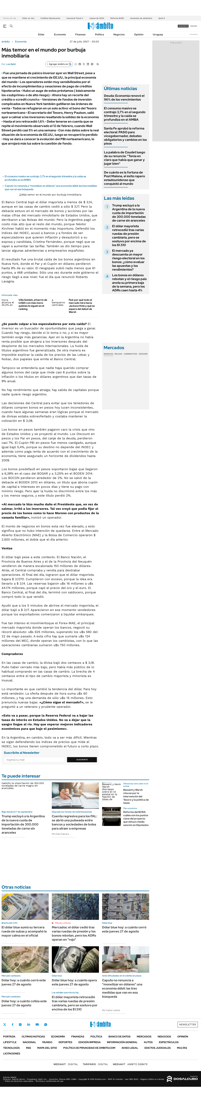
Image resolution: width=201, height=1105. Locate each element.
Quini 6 (161, 18)
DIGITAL (66, 1064)
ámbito (6, 41)
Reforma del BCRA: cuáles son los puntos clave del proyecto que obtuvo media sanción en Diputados (136, 818)
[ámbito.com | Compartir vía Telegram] (92, 63)
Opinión (138, 34)
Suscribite (82, 760)
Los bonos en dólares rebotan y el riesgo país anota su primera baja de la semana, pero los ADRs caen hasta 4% (129, 282)
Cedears (143, 354)
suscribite (183, 26)
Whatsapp (45, 1024)
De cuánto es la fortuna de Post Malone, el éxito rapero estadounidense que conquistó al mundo (124, 178)
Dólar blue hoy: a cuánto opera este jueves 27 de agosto (74, 982)
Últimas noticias (33, 1036)
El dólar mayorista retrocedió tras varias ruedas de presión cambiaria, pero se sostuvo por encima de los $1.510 (129, 235)
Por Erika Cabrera (60, 834)
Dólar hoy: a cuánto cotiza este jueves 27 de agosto (24, 1003)
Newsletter (194, 34)
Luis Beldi (11, 64)
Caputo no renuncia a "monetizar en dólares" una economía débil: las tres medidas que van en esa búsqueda (122, 988)
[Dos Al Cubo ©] (182, 1079)
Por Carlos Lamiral (111, 1010)
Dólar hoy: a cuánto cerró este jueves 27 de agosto (24, 982)
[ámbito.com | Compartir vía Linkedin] (88, 63)
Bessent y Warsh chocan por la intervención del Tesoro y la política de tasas (136, 796)
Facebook (12, 1024)
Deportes (65, 1042)
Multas (182, 1048)
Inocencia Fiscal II (74, 18)
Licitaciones (11, 1053)
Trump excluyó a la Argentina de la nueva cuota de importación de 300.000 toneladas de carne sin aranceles (129, 213)
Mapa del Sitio (47, 1048)
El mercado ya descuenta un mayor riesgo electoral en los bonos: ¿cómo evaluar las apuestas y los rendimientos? (128, 260)
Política (99, 34)
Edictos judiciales (157, 1048)
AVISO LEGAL (130, 1048)
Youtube (37, 1024)
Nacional (29, 1042)
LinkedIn (28, 1024)
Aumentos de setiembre (141, 18)
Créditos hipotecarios (50, 18)
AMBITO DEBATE (130, 1064)
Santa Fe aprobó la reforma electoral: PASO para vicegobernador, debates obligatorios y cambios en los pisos (125, 136)
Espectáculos (169, 1042)
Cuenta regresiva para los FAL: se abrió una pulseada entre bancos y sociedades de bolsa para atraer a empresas (74, 822)
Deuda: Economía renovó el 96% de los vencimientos (124, 98)
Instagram (20, 1024)
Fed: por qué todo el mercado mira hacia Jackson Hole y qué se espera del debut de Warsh (82, 306)
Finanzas (80, 34)
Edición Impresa (90, 1042)
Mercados (144, 1036)
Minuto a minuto (63, 922)
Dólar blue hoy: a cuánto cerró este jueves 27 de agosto (124, 929)
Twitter (4, 1024)
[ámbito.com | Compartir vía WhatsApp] (75, 63)
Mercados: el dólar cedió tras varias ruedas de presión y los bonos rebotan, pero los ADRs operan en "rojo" (74, 933)
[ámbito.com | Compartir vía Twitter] (84, 63)
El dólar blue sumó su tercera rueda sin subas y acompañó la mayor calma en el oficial (24, 931)
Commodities (130, 354)
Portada (9, 1036)
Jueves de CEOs (96, 18)
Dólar (41, 34)
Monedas (108, 354)
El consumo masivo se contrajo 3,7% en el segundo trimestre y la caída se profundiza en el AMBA (124, 114)
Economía (60, 34)
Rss (28, 1048)
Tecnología (11, 1048)
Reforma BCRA (117, 18)
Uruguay (158, 34)
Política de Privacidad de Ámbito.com (89, 1048)
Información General (122, 1042)
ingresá (193, 26)
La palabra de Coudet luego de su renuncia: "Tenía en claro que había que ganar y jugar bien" (124, 158)
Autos (148, 1042)
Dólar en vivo (28, 18)
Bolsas (118, 354)
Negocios (119, 34)
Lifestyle (9, 1042)
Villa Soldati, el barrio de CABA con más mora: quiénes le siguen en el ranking (33, 304)
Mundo (47, 1042)
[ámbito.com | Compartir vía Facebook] (80, 63)
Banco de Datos (119, 1036)
